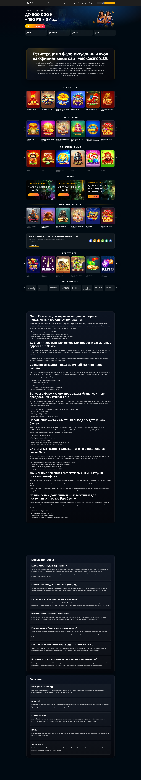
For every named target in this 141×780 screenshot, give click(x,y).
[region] (70, 101)
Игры (49, 3)
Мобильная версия (71, 3)
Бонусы (91, 3)
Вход (63, 3)
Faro (29, 3)
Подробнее (34, 245)
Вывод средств (83, 3)
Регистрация (56, 3)
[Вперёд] (116, 98)
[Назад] (24, 98)
